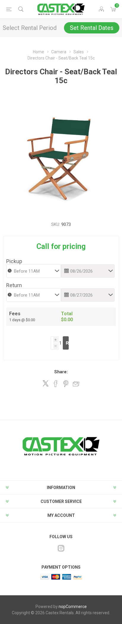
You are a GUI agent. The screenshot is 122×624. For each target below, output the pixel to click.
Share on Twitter (46, 383)
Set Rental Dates (91, 27)
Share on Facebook (55, 383)
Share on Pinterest (66, 383)
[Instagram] (61, 548)
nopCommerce (73, 606)
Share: (61, 371)
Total (67, 313)
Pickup (14, 261)
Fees (14, 313)
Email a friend (76, 383)
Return (14, 285)
